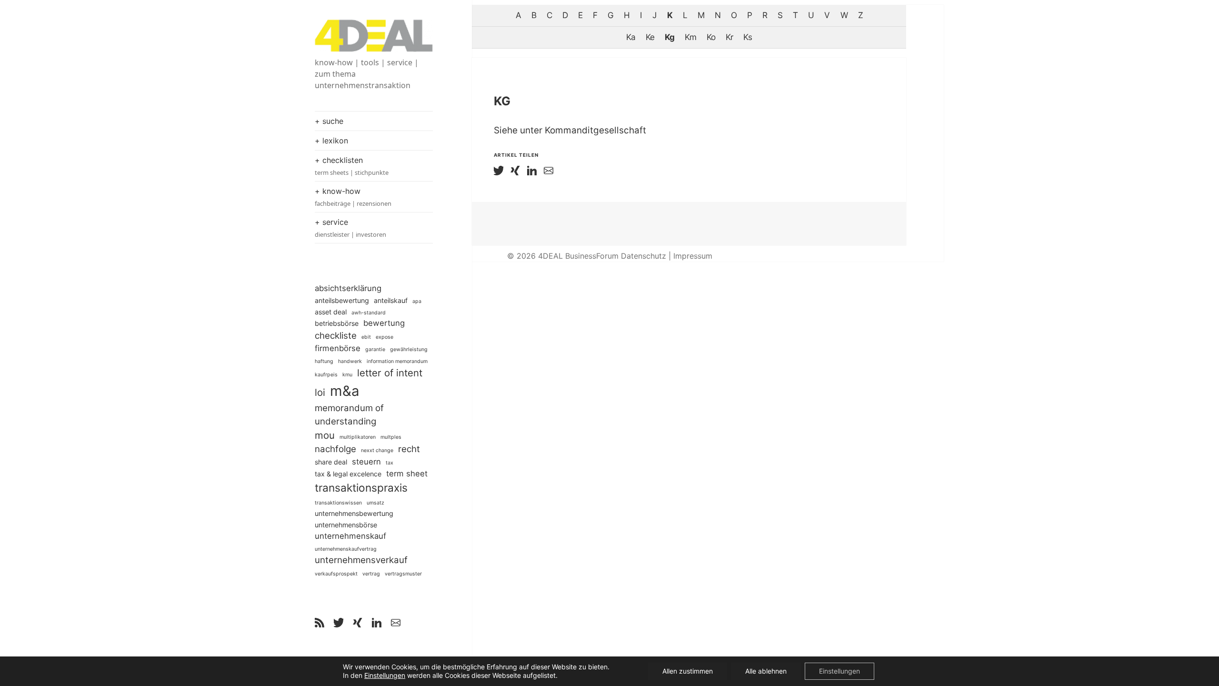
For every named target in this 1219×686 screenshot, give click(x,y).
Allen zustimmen (687, 671)
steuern (366, 461)
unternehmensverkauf (361, 560)
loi (320, 392)
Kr (729, 37)
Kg (669, 37)
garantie (375, 349)
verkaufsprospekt (336, 574)
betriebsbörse (337, 323)
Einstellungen (384, 675)
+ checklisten (352, 166)
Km (690, 37)
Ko (711, 37)
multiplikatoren (358, 437)
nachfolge (335, 449)
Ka (630, 37)
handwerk (350, 361)
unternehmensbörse (346, 525)
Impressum (692, 256)
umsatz (375, 503)
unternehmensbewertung (354, 513)
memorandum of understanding (349, 415)
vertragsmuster (403, 574)
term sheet (407, 473)
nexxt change (377, 450)
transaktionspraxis (361, 487)
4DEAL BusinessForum (578, 256)
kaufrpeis (326, 375)
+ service (350, 228)
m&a (345, 391)
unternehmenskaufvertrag (346, 549)
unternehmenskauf (350, 536)
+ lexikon (331, 140)
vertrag (371, 574)
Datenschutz (643, 256)
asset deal (331, 312)
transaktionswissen (338, 503)
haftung (324, 361)
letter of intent (389, 373)
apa (416, 301)
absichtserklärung (348, 288)
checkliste (336, 335)
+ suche (329, 121)
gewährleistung (409, 349)
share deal (331, 462)
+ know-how (353, 197)
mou (325, 435)
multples (390, 437)
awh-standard (368, 313)
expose (384, 337)
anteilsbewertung (342, 300)
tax (389, 463)
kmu (347, 375)
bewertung (384, 323)
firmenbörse (337, 348)
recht (409, 449)
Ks (747, 37)
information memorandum (397, 361)
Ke (650, 37)
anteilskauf (391, 300)
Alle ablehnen (766, 671)
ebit (366, 337)
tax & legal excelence (348, 474)
